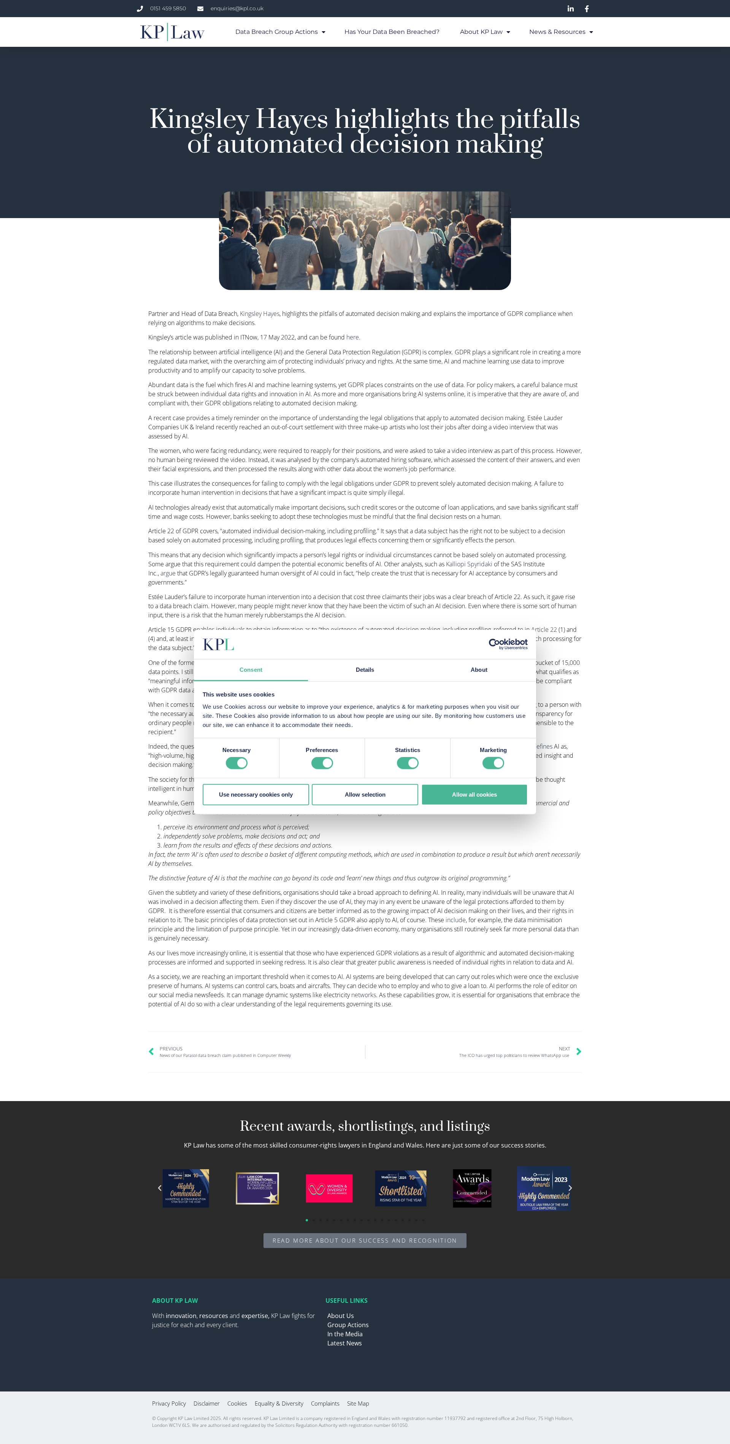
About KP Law (481, 31)
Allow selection (365, 794)
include (456, 920)
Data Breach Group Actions (276, 31)
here (352, 337)
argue (168, 573)
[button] (159, 1188)
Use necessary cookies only (256, 794)
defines (542, 746)
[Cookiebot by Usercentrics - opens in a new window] (494, 644)
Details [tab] (365, 669)
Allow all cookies (474, 794)
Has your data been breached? (392, 31)
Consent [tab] (251, 669)
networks (363, 995)
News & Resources (557, 31)
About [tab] (479, 669)
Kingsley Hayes (259, 313)
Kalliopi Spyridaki (469, 564)
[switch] (322, 763)
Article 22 (544, 629)
